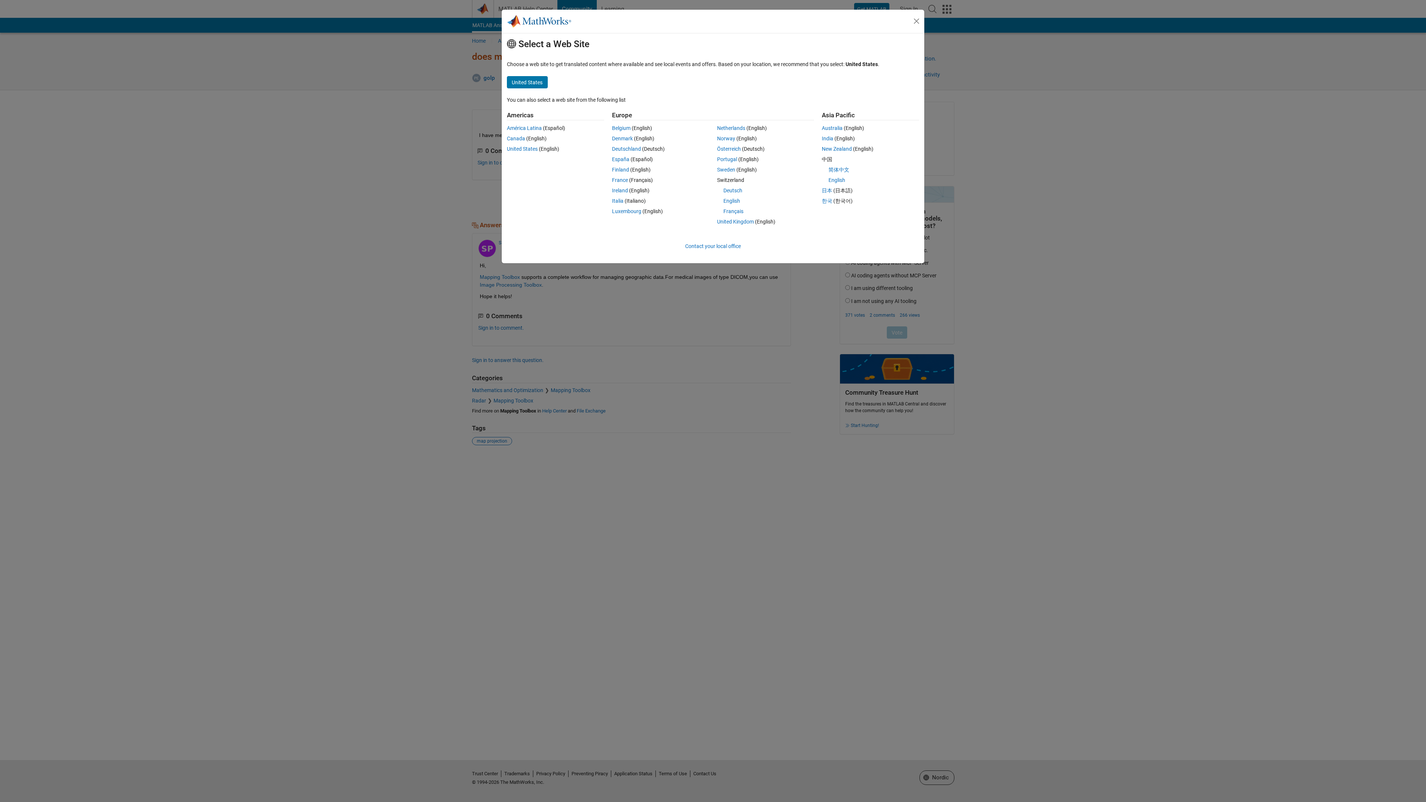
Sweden (726, 170)
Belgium (621, 128)
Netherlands (731, 128)
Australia (832, 128)
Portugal (727, 159)
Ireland (620, 190)
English (731, 201)
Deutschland (626, 149)
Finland (620, 170)
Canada (516, 138)
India (827, 138)
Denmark (622, 138)
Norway (726, 138)
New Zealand (837, 149)
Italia (618, 201)
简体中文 (838, 170)
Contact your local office (713, 246)
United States (522, 149)
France (620, 180)
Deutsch (732, 190)
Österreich (729, 149)
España (620, 159)
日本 (827, 190)
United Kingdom (735, 222)
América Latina (524, 128)
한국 (827, 201)
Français (733, 211)
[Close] (916, 21)
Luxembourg (626, 211)
